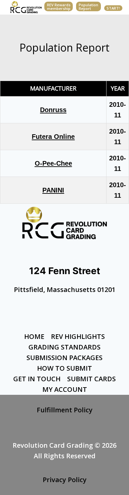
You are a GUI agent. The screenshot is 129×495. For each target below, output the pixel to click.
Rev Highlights (78, 336)
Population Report (88, 6)
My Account (64, 389)
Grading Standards (64, 347)
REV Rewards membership (58, 6)
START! (113, 8)
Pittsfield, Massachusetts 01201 (64, 289)
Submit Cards (91, 378)
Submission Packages (64, 357)
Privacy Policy (65, 479)
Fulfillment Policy (65, 409)
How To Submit (64, 368)
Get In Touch (37, 378)
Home (34, 336)
